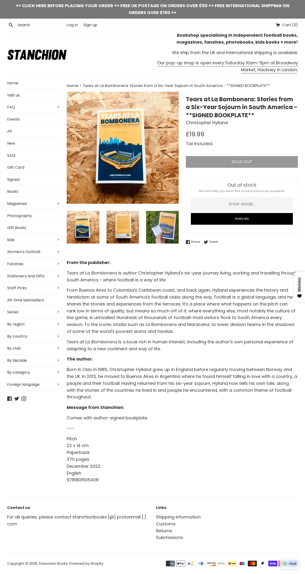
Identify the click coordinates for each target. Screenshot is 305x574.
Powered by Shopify (86, 563)
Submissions (169, 537)
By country (33, 336)
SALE (11, 155)
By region (33, 324)
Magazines (33, 203)
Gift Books (16, 227)
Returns (164, 531)
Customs (166, 524)
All (9, 131)
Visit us (13, 95)
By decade (33, 360)
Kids (33, 240)
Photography (19, 215)
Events (13, 119)
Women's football (33, 251)
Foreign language (33, 384)
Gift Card (15, 167)
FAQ (33, 107)
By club (33, 348)
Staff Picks (33, 288)
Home (12, 83)
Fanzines (33, 264)
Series (33, 312)
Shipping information (178, 517)
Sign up (90, 25)
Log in (72, 25)
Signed (13, 179)
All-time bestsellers (25, 300)
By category (33, 372)
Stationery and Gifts (33, 276)
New (11, 143)
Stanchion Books (53, 563)
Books (12, 191)
